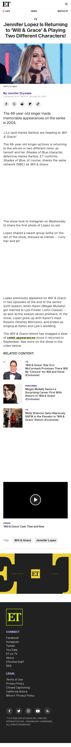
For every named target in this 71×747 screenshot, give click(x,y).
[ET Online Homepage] (7, 4)
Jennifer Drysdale (20, 93)
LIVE (7, 11)
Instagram (12, 642)
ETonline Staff (15, 662)
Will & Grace (22, 540)
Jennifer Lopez (46, 540)
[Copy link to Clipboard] (38, 104)
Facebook (12, 638)
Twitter (10, 646)
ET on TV (12, 654)
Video (34, 11)
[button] (35, 499)
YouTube (11, 650)
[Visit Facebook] (9, 711)
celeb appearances (21, 338)
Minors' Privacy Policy (20, 696)
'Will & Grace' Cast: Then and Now (23, 526)
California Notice (16, 692)
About (10, 658)
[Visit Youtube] (38, 711)
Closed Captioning (18, 688)
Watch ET (63, 11)
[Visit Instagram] (28, 711)
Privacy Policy (15, 684)
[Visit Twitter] (19, 711)
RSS (9, 666)
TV (35, 19)
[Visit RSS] (47, 711)
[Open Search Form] (66, 4)
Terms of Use (14, 680)
